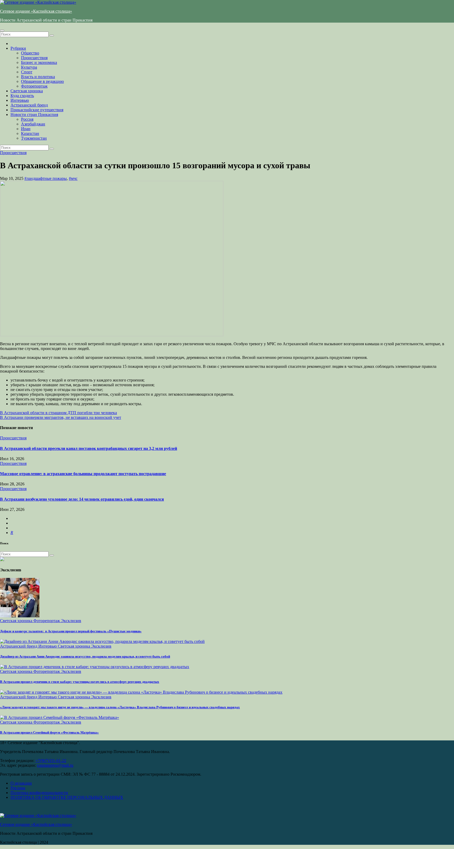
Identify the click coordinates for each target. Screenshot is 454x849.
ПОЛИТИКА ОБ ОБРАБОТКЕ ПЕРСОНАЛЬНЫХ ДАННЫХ (67, 797)
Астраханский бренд (29, 105)
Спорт (26, 72)
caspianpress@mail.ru (55, 765)
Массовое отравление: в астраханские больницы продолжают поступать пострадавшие (83, 473)
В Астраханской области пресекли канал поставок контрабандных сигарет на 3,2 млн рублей (88, 448)
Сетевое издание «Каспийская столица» (36, 11)
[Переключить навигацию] (2, 30)
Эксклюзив (71, 620)
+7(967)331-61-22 (50, 760)
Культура (29, 67)
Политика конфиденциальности (39, 792)
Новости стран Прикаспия (34, 114)
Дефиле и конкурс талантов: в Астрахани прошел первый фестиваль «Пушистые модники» (71, 631)
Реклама (18, 788)
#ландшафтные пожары (45, 178)
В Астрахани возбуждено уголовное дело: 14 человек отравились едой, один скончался (82, 499)
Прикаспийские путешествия (37, 110)
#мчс (73, 178)
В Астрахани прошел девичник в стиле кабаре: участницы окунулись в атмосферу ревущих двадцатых (79, 682)
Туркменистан (34, 138)
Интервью (20, 100)
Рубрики (18, 48)
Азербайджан (33, 124)
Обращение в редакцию (42, 81)
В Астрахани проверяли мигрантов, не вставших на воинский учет (60, 417)
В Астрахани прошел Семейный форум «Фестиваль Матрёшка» (49, 732)
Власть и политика (38, 76)
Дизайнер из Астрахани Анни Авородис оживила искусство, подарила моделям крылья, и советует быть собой (85, 656)
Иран (25, 128)
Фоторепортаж (34, 86)
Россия (27, 119)
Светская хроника (27, 91)
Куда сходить (22, 95)
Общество (30, 53)
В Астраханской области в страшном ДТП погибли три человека (58, 412)
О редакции (21, 783)
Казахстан (30, 133)
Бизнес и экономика (39, 62)
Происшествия (34, 57)
